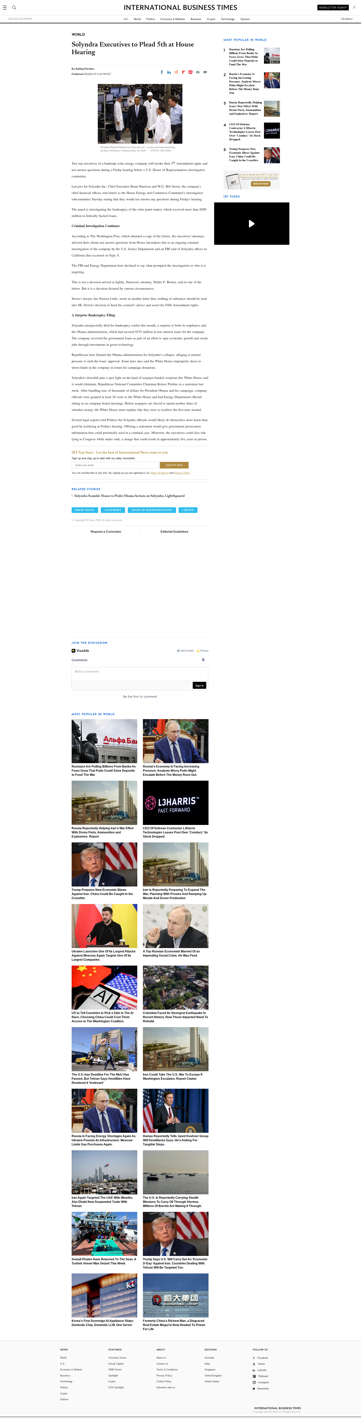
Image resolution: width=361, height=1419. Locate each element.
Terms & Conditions (167, 1369)
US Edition (347, 19)
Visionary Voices (117, 1357)
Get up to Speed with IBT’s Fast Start (258, 174)
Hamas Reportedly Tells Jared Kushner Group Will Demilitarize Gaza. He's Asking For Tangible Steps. (176, 1140)
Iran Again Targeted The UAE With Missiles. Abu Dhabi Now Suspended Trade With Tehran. (102, 1202)
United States (212, 1381)
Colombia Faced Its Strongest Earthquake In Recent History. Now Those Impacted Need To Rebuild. (175, 1017)
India (207, 1363)
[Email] (197, 72)
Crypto (211, 19)
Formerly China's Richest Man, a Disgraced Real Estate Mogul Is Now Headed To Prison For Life (174, 1325)
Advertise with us (165, 1387)
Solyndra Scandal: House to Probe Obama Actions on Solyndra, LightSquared (129, 496)
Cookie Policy (163, 1381)
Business (196, 19)
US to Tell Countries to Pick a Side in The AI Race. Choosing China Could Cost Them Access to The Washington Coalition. (102, 1017)
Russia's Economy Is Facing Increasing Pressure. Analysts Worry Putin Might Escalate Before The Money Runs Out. (171, 770)
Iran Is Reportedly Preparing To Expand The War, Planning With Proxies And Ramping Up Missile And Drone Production (174, 894)
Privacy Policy (182, 472)
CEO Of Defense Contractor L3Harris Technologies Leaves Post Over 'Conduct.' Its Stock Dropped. (175, 832)
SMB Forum (114, 1369)
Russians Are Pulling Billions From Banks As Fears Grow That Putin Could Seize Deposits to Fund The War (104, 770)
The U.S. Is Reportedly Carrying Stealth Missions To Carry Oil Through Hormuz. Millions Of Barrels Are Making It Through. (172, 1202)
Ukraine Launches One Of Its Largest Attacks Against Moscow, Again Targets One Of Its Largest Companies (104, 955)
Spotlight (113, 1375)
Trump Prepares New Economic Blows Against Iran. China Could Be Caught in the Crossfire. (102, 894)
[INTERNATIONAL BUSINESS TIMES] (180, 8)
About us (161, 1357)
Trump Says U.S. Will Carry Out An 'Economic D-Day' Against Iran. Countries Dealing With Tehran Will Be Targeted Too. (175, 1263)
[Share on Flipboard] (183, 72)
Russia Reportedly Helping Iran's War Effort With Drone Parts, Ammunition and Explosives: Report (102, 832)
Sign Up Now (260, 183)
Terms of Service (159, 472)
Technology (228, 19)
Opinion (245, 19)
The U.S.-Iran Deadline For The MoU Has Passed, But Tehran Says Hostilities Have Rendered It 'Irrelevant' (101, 1078)
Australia (209, 1357)
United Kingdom (213, 1375)
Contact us (162, 1363)
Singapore (210, 1369)
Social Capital (115, 1363)
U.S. (126, 19)
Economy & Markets (173, 19)
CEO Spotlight (116, 1387)
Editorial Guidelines (174, 531)
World (137, 19)
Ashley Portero (84, 68)
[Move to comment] (205, 72)
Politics (150, 19)
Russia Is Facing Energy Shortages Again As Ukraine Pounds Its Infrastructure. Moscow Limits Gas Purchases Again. (104, 1140)
